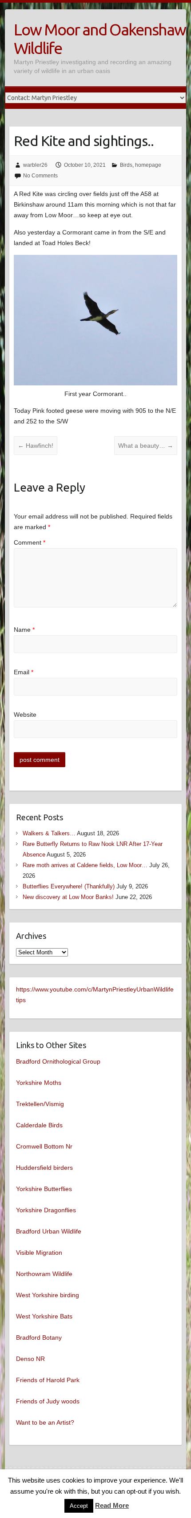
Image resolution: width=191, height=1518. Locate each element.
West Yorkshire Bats (44, 1316)
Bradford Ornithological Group (58, 1061)
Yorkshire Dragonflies (46, 1210)
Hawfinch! (35, 445)
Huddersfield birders (44, 1167)
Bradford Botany (39, 1337)
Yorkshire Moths (38, 1082)
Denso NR (30, 1358)
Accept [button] (79, 1506)
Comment (29, 542)
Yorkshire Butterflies (44, 1188)
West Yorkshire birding (47, 1295)
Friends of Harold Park (48, 1379)
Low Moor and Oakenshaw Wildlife (100, 38)
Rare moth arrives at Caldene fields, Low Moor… (85, 865)
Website (25, 714)
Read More (112, 1505)
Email (23, 672)
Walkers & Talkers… (49, 833)
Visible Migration (39, 1252)
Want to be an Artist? (45, 1422)
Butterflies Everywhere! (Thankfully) (69, 886)
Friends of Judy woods (48, 1401)
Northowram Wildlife (44, 1273)
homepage (148, 165)
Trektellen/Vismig (40, 1103)
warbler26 (35, 165)
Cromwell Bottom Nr (44, 1146)
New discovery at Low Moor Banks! (68, 897)
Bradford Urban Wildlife (48, 1231)
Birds (126, 165)
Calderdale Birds (39, 1125)
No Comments (40, 176)
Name (24, 629)
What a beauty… (145, 445)
